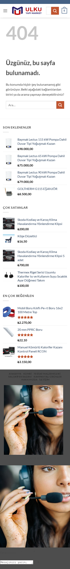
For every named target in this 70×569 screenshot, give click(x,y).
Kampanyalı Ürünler (48, 376)
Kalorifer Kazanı (20, 376)
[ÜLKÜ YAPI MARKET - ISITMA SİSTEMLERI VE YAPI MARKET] (26, 10)
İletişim (44, 379)
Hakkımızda (29, 379)
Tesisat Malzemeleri (47, 373)
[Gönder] (55, 10)
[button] (5, 10)
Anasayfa (15, 373)
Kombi (27, 373)
